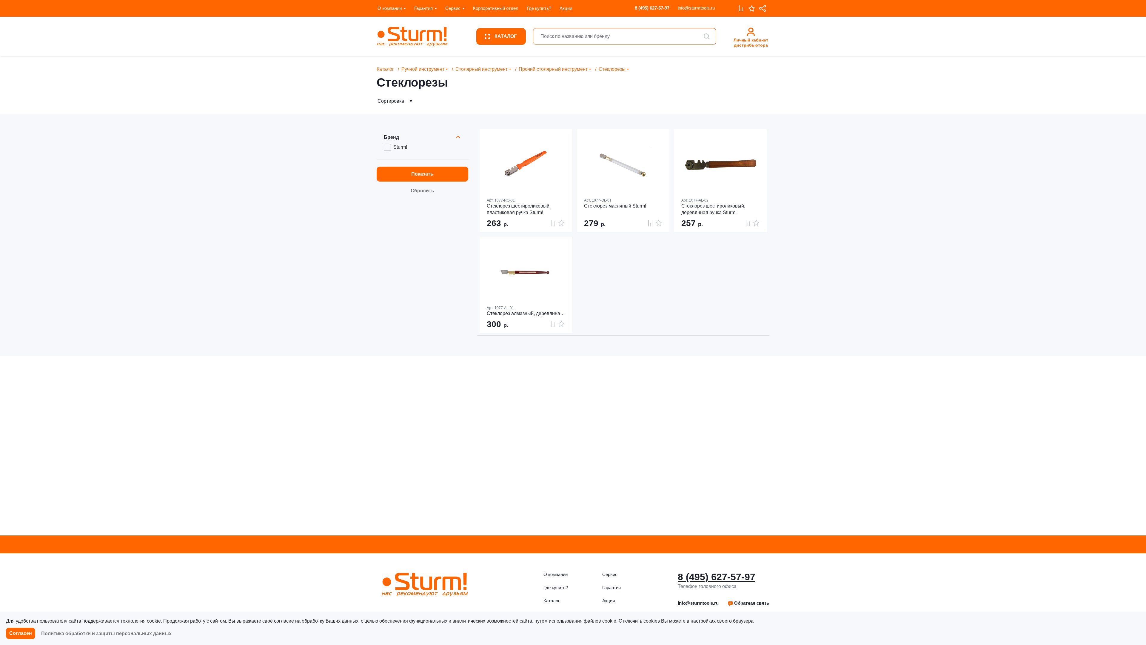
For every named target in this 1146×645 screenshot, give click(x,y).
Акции (566, 8)
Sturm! (400, 147)
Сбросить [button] (422, 190)
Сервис (452, 8)
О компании (390, 8)
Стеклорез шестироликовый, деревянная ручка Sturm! (713, 209)
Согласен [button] (20, 633)
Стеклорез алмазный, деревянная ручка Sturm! (526, 313)
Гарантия (423, 8)
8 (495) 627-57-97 (652, 7)
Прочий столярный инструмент (553, 69)
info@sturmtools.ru (696, 7)
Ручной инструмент (422, 69)
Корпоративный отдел (495, 8)
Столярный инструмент (481, 69)
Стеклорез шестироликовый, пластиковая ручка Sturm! (519, 209)
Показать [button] (422, 173)
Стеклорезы (612, 69)
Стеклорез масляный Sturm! (615, 205)
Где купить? (539, 8)
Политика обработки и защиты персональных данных (106, 633)
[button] (748, 603)
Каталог (385, 69)
